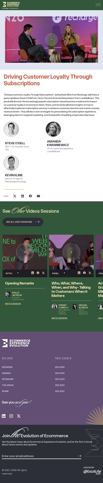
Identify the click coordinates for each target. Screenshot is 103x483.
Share (5, 391)
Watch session (13, 304)
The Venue (8, 385)
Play (51, 39)
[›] (79, 456)
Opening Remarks (19, 283)
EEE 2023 (59, 385)
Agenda (6, 373)
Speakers (7, 367)
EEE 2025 (59, 373)
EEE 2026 (59, 367)
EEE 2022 (59, 391)
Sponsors (7, 379)
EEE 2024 (59, 379)
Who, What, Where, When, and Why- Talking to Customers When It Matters (71, 289)
